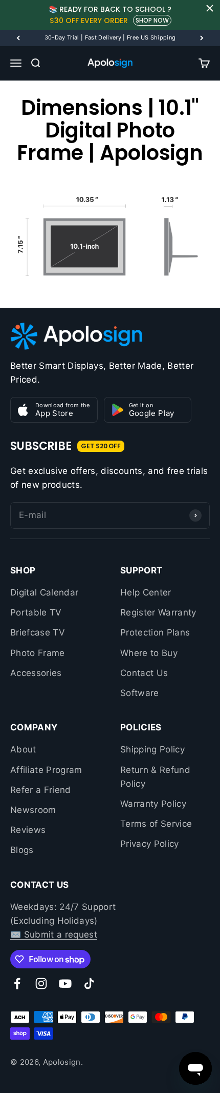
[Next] (202, 38)
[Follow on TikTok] (89, 983)
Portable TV (36, 612)
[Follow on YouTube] (65, 983)
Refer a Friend (40, 790)
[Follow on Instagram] (41, 983)
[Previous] (18, 38)
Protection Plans (155, 632)
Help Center (145, 592)
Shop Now (152, 20)
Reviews (28, 830)
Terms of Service (156, 824)
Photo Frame (37, 653)
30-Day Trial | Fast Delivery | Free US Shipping (110, 37)
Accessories (36, 673)
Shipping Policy (152, 749)
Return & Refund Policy (155, 777)
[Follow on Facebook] (17, 983)
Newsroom (33, 810)
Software (139, 693)
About (23, 749)
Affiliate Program (46, 770)
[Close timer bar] (210, 8)
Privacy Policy (149, 844)
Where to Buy (149, 653)
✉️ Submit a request (53, 934)
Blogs (22, 850)
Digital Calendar (44, 592)
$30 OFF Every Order (89, 20)
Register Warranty (158, 612)
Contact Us (144, 673)
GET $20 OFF (101, 446)
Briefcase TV (37, 632)
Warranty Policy (153, 804)
